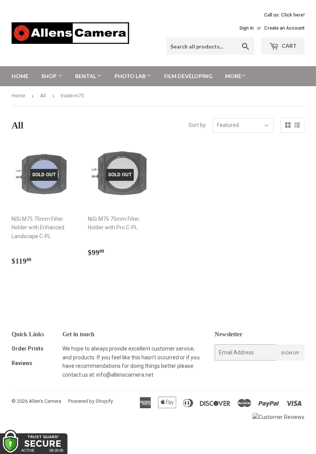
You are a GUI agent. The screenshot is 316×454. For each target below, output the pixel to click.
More (233, 76)
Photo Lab (130, 76)
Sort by (197, 125)
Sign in (246, 28)
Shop (49, 76)
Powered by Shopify (90, 401)
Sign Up (290, 353)
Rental (86, 76)
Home (20, 76)
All (43, 95)
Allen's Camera (45, 401)
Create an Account (284, 28)
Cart (289, 45)
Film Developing (188, 76)
